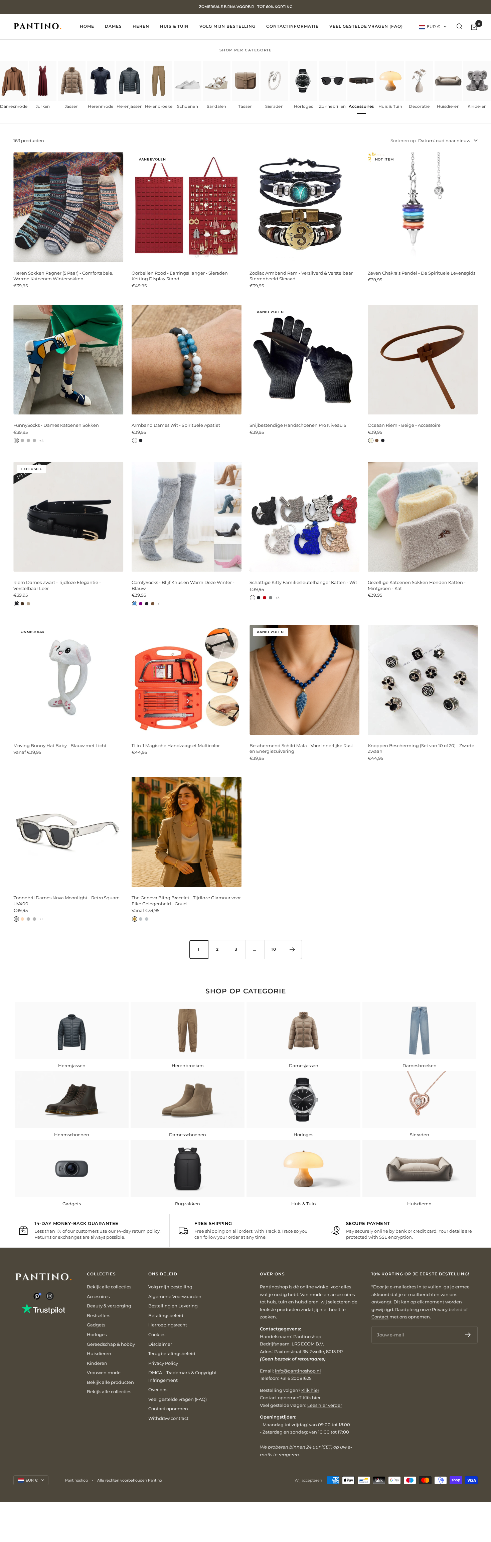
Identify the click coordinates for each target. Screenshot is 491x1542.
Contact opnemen (168, 1408)
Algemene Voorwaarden (174, 1296)
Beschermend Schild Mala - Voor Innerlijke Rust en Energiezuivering (301, 748)
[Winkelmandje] (474, 26)
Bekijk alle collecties (109, 1286)
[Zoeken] (460, 26)
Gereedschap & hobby (111, 1344)
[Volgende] (292, 949)
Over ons (157, 1389)
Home (87, 26)
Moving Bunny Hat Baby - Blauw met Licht (60, 745)
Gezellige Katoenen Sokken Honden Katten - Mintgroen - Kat (417, 585)
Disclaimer (160, 1344)
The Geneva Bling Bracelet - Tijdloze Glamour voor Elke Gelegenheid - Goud (186, 900)
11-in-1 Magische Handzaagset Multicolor (176, 745)
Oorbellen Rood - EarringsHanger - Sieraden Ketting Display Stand (180, 276)
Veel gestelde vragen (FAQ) (366, 26)
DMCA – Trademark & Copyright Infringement (182, 1376)
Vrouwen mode (104, 1372)
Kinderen (97, 1363)
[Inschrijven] (468, 1334)
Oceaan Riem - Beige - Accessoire (404, 425)
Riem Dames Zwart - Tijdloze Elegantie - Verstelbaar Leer (57, 585)
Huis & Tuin (174, 26)
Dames (113, 26)
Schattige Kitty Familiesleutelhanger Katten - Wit (303, 582)
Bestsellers (98, 1315)
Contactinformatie (292, 26)
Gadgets (96, 1324)
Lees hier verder (324, 1405)
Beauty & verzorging (109, 1305)
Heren (141, 26)
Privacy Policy (163, 1363)
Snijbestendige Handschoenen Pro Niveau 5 (298, 425)
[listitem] (14, 87)
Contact (379, 1316)
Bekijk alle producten (110, 1382)
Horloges (97, 1334)
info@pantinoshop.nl (298, 1370)
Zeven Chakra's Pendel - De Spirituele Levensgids (421, 273)
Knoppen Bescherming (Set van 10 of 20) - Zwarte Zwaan (421, 748)
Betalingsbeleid (165, 1315)
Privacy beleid (447, 1309)
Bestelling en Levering (173, 1305)
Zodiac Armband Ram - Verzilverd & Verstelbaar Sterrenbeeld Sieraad (301, 276)
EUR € (433, 26)
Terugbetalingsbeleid (171, 1353)
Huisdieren (99, 1353)
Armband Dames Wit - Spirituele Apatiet (176, 425)
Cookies (156, 1334)
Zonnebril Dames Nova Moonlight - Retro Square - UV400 (67, 900)
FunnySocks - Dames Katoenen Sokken (56, 425)
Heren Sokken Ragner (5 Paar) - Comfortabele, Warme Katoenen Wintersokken (63, 276)
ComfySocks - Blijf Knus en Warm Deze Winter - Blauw (183, 585)
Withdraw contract (168, 1418)
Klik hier (310, 1390)
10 (273, 949)
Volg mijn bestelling (227, 26)
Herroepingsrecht (167, 1324)
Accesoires (98, 1296)
